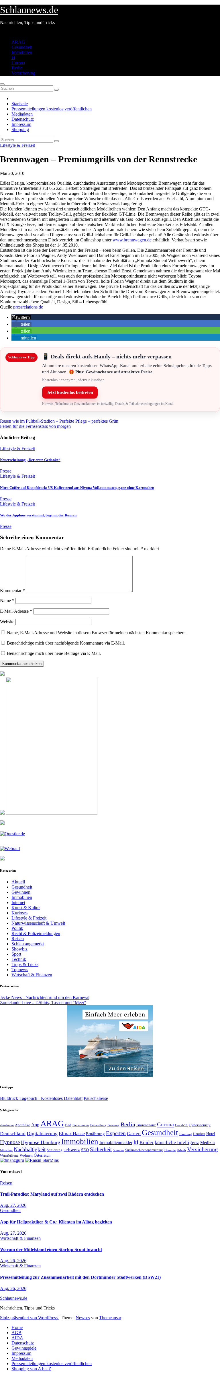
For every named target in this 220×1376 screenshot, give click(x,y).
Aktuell (18, 881)
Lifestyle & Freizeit (17, 145)
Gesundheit (21, 47)
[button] (21, 317)
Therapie (170, 1150)
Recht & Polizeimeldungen (35, 933)
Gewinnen (20, 892)
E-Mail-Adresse (16, 611)
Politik (17, 928)
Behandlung (98, 1125)
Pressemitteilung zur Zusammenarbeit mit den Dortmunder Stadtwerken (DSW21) (80, 1277)
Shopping (20, 129)
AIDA (17, 1337)
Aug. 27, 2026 (13, 1205)
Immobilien (21, 52)
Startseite (19, 103)
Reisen (17, 938)
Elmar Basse (72, 1133)
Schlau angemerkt (27, 943)
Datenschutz (22, 119)
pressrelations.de (28, 307)
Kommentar (12, 590)
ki (13, 57)
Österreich (42, 1155)
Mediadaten (22, 114)
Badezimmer (80, 1125)
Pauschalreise (96, 1098)
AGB (16, 1332)
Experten (116, 1133)
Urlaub (181, 1150)
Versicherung (23, 73)
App (35, 1124)
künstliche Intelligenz (177, 1142)
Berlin (17, 67)
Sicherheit (101, 1149)
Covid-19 (181, 1125)
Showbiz (19, 948)
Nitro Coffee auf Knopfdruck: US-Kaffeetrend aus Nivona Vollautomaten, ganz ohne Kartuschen (77, 487)
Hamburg (185, 1134)
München (6, 1150)
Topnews (19, 969)
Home (17, 1327)
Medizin (207, 1142)
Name (7, 600)
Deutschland (12, 1133)
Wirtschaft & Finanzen (31, 974)
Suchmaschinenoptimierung (144, 1150)
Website (7, 621)
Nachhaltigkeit (30, 1149)
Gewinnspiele (23, 1348)
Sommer (118, 1150)
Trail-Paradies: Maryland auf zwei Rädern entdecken (52, 1194)
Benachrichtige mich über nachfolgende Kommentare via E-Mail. (66, 643)
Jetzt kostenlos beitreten (70, 392)
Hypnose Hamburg (40, 1142)
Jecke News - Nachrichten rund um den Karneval (44, 997)
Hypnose (10, 1142)
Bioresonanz (146, 1125)
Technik (18, 959)
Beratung (113, 1125)
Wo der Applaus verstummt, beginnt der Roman (38, 515)
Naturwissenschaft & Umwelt (38, 923)
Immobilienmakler (115, 1142)
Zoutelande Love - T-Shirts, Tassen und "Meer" (43, 1002)
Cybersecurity (200, 1125)
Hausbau (199, 1134)
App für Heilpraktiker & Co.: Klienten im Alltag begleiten (56, 1221)
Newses (83, 1317)
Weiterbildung (9, 1155)
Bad (68, 1125)
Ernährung (95, 1133)
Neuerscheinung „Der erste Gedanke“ (30, 460)
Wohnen (26, 1156)
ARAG (18, 42)
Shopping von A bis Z (31, 1368)
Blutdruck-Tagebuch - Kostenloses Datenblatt (41, 1098)
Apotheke (22, 1125)
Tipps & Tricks (24, 964)
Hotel (210, 1134)
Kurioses (19, 912)
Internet (18, 902)
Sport (16, 954)
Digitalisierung (42, 1133)
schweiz (72, 1149)
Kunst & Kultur (25, 907)
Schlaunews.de (29, 10)
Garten (134, 1133)
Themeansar (110, 1317)
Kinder (147, 1142)
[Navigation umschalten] (2, 84)
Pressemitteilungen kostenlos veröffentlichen (51, 108)
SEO (85, 1149)
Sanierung (54, 1150)
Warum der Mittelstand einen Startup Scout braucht (51, 1249)
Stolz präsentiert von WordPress (29, 1317)
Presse (5, 471)
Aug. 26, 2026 (13, 1260)
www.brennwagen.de (132, 239)
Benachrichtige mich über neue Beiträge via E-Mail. (54, 653)
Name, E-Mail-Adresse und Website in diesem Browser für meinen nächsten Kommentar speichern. (97, 632)
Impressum (21, 124)
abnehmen (7, 1125)
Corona (18, 62)
